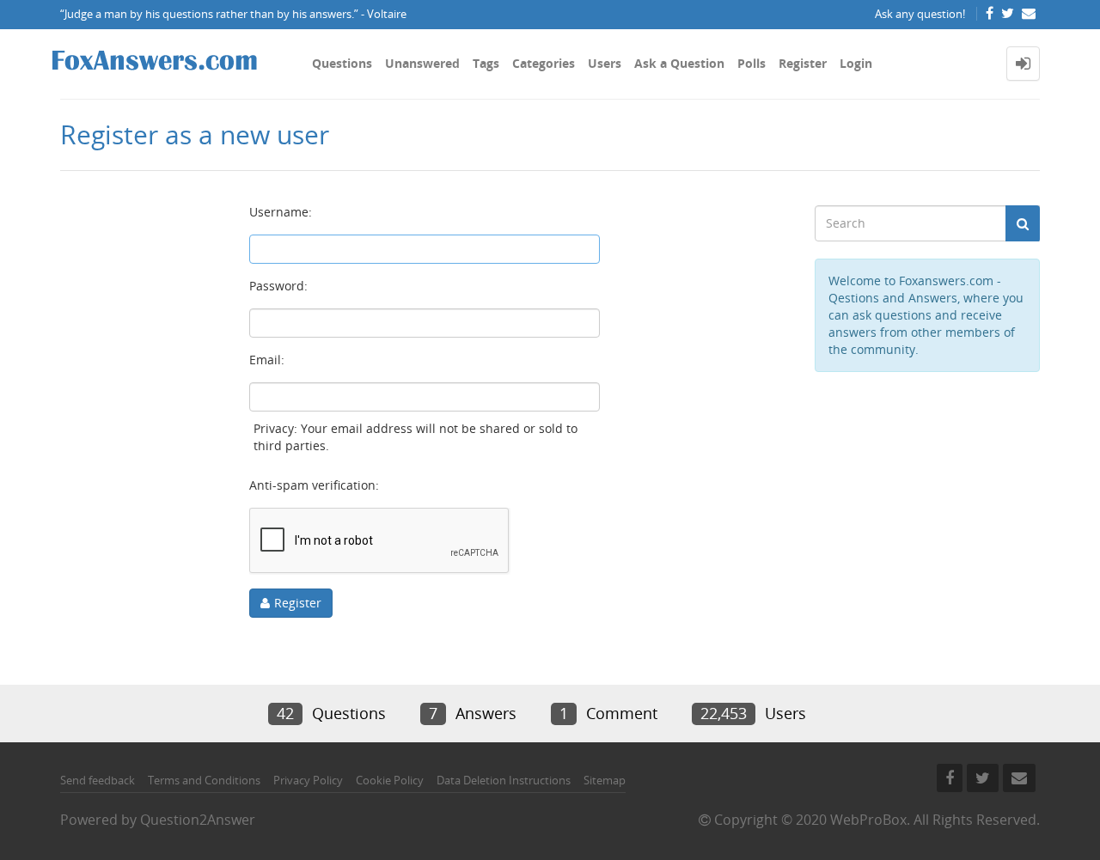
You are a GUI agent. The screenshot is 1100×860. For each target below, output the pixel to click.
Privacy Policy (308, 780)
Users (604, 63)
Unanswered (422, 63)
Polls (751, 63)
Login (856, 63)
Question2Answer (197, 819)
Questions (342, 63)
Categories (543, 63)
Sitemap (605, 780)
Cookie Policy (390, 780)
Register (803, 63)
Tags (486, 63)
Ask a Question (679, 63)
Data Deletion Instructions (504, 780)
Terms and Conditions (204, 780)
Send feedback (97, 780)
